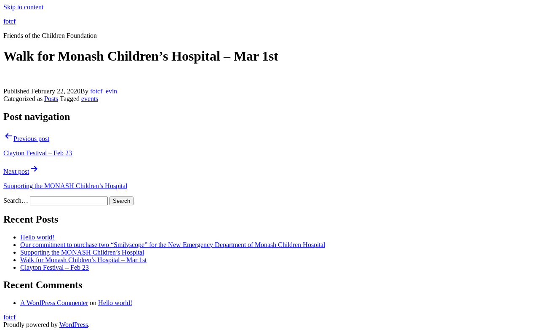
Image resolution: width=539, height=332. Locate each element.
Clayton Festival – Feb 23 (54, 267)
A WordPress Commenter (54, 302)
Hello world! (37, 237)
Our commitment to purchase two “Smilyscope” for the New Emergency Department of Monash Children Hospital (172, 244)
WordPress (73, 324)
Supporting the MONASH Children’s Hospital (82, 252)
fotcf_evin (103, 91)
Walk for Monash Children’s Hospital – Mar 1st (83, 259)
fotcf (9, 21)
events (89, 98)
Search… (15, 200)
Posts (51, 98)
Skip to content (23, 7)
